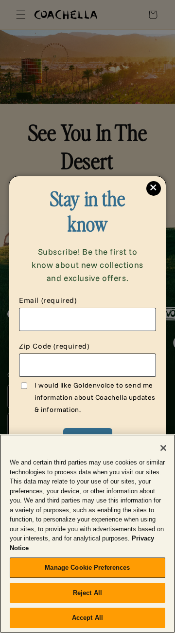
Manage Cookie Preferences (87, 567)
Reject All (87, 592)
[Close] (163, 448)
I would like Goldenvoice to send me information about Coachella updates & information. (95, 397)
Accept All (87, 617)
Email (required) (48, 300)
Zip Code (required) (54, 346)
